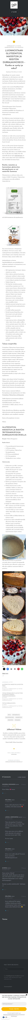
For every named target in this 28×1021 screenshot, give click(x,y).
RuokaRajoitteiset (10, 975)
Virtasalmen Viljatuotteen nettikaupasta (13, 395)
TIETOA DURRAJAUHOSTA (8, 703)
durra (9, 714)
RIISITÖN (10, 720)
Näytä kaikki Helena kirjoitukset (14, 742)
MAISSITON (19, 717)
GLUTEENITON (19, 47)
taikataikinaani (18, 155)
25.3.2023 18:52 (8, 850)
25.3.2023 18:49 (8, 898)
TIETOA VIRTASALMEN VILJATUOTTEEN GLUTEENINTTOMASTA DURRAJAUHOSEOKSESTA (12, 695)
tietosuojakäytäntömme (10, 1014)
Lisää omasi (22, 777)
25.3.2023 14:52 (8, 818)
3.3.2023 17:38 (5, 786)
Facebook (17, 975)
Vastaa (24, 784)
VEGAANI (17, 720)
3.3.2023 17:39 (8, 801)
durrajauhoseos (16, 714)
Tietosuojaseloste (8, 986)
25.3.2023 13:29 (6, 869)
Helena (8, 799)
